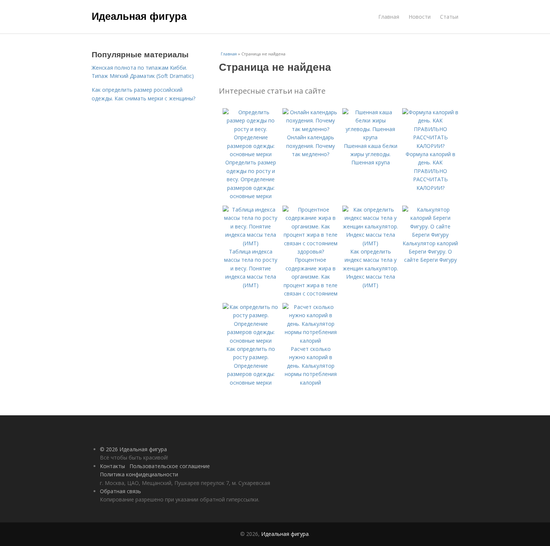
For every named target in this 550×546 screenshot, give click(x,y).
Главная (388, 16)
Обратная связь (120, 491)
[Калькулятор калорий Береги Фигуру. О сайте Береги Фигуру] (430, 234)
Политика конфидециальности (139, 474)
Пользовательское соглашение (169, 466)
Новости (420, 16)
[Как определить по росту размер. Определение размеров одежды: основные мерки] (251, 340)
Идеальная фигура (139, 16)
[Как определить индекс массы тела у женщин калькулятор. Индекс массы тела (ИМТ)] (370, 243)
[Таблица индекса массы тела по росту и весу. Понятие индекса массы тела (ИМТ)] (251, 243)
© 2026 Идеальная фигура (133, 449)
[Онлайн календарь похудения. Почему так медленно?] (310, 129)
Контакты (112, 466)
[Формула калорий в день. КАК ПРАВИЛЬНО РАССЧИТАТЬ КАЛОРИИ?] (430, 145)
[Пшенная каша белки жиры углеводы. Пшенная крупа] (370, 137)
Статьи (449, 16)
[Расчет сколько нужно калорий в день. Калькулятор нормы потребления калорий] (310, 340)
